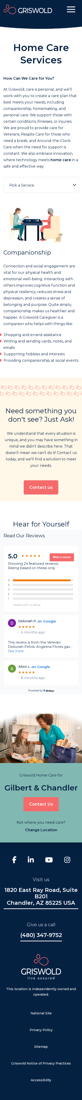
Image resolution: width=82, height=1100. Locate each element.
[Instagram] (67, 860)
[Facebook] (14, 860)
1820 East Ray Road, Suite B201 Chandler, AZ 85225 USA (41, 896)
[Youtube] (49, 860)
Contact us (41, 487)
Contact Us (41, 804)
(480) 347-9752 (41, 935)
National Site (41, 1013)
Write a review (62, 557)
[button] (71, 9)
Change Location (41, 830)
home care (61, 160)
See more (16, 651)
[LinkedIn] (31, 860)
